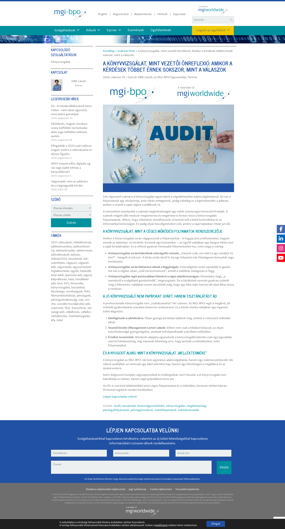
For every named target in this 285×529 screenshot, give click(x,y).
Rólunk (91, 30)
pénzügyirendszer (142, 410)
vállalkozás (72, 312)
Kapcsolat (179, 14)
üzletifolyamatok (165, 410)
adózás (75, 254)
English (102, 14)
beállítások (161, 525)
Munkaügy (58, 291)
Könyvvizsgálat (60, 62)
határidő (85, 271)
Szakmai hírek (126, 51)
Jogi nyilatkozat (137, 489)
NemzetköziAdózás (63, 295)
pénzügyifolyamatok (116, 410)
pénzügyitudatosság (64, 300)
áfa (53, 320)
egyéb (75, 271)
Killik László (78, 81)
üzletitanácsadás (188, 410)
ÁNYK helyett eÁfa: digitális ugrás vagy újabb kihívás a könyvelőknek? (71, 168)
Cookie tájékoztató (161, 489)
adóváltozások (60, 254)
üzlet (60, 320)
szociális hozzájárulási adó (73, 304)
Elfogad (215, 523)
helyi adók (57, 275)
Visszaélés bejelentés (187, 489)
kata (71, 279)
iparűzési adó (73, 275)
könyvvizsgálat (175, 406)
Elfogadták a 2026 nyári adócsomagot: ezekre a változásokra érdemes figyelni (72, 150)
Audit (117, 406)
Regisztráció (121, 14)
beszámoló (129, 406)
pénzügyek (84, 295)
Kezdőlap (109, 51)
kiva (59, 283)
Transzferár (78, 308)
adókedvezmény (61, 246)
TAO (67, 308)
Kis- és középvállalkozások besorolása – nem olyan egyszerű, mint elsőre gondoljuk (72, 110)
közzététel (78, 287)
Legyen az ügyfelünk (210, 30)
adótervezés (84, 250)
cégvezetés (64, 267)
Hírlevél (162, 14)
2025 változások (61, 242)
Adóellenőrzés (82, 242)
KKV (66, 283)
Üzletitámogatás (79, 316)
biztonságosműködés (151, 406)
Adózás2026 (59, 259)
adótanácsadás (65, 250)
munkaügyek (74, 291)
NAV (87, 291)
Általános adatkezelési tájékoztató (105, 489)
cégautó (71, 263)
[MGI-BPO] (70, 13)
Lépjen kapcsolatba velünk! (120, 397)
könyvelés (77, 283)
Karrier (112, 30)
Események (136, 30)
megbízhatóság (196, 406)
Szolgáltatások (64, 30)
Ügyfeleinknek (160, 30)
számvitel (57, 308)
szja (81, 300)
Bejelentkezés (143, 14)
